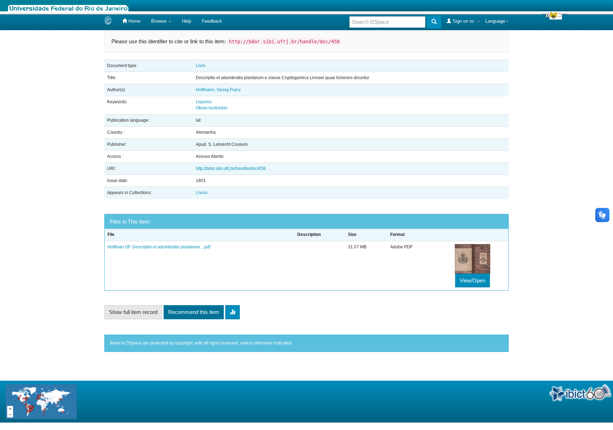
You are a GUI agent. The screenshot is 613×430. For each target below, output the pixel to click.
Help (186, 21)
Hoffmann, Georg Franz (218, 89)
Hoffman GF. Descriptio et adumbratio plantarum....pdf (158, 246)
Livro (200, 65)
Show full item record (133, 312)
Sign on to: (463, 21)
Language (495, 21)
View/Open (472, 280)
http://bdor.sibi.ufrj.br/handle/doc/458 (231, 168)
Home (133, 21)
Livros (202, 192)
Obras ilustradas (211, 107)
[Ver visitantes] (41, 401)
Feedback (212, 21)
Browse (159, 21)
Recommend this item (193, 312)
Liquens (203, 101)
